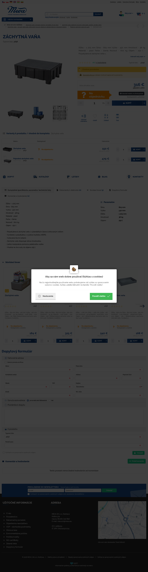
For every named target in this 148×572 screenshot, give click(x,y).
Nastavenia (48, 296)
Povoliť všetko (98, 296)
